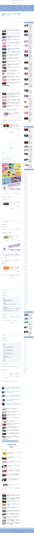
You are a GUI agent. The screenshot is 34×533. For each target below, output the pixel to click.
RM (25, 351)
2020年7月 (26, 296)
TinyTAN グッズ (7, 441)
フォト (25, 366)
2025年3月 (26, 200)
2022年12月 (26, 246)
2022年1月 (26, 265)
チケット (10, 149)
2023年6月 (26, 236)
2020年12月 (26, 287)
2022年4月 (26, 260)
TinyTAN (17, 440)
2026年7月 (26, 173)
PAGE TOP (17, 528)
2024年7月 (26, 214)
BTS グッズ (5, 440)
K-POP (25, 349)
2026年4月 (26, 178)
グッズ (25, 361)
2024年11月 (26, 207)
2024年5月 (26, 217)
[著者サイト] (10, 447)
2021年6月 (26, 277)
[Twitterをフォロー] (12, 447)
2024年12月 (26, 205)
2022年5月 (26, 258)
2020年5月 (26, 299)
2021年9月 (26, 272)
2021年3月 (26, 282)
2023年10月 (26, 229)
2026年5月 (26, 176)
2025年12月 (26, 185)
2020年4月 (26, 301)
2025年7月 (26, 193)
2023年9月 (26, 231)
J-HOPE (26, 342)
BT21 (25, 339)
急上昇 (25, 371)
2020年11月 (26, 289)
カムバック (26, 359)
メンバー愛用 (26, 368)
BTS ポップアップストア (9, 440)
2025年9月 (26, 190)
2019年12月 (26, 308)
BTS (2, 440)
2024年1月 (26, 224)
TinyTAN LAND (3, 441)
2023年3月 (26, 241)
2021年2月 (26, 284)
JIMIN (25, 344)
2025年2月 (26, 202)
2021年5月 (26, 279)
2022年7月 (26, 255)
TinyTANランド (17, 441)
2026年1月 (26, 183)
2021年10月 (26, 270)
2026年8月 (26, 171)
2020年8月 (26, 294)
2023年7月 (26, 234)
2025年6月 (26, 195)
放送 (25, 373)
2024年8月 (26, 212)
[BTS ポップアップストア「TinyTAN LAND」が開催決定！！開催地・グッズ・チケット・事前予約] (10, 444)
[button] (32, 124)
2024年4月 (26, 219)
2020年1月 (26, 306)
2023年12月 (26, 226)
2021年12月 (26, 267)
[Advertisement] (11, 22)
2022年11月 (26, 248)
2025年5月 (26, 197)
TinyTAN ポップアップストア (12, 441)
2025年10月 (26, 188)
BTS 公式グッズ (14, 440)
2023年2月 (26, 243)
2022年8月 (26, 253)
